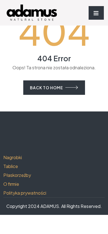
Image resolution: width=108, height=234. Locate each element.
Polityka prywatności (24, 193)
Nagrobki (12, 157)
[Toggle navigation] (96, 13)
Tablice (10, 166)
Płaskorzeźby (17, 175)
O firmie (11, 184)
